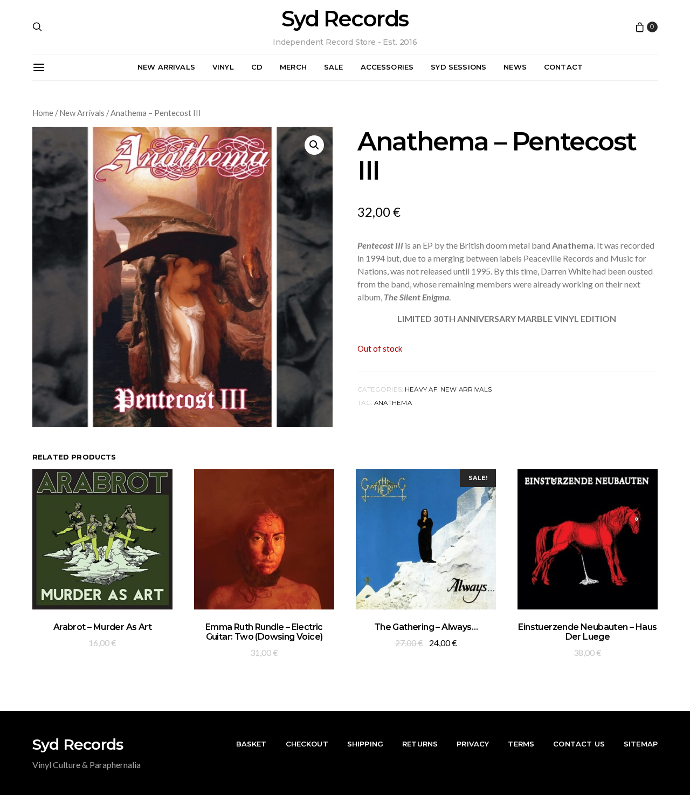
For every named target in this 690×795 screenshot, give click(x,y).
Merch (293, 67)
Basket (251, 743)
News (515, 67)
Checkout (307, 743)
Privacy (473, 743)
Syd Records (344, 19)
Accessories (387, 67)
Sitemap (641, 743)
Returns (420, 743)
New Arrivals (166, 67)
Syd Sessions (458, 67)
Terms (521, 743)
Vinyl (223, 67)
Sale (333, 67)
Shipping (365, 743)
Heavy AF (421, 389)
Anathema (393, 403)
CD (257, 67)
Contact (563, 67)
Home (42, 113)
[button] (314, 145)
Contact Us (579, 743)
